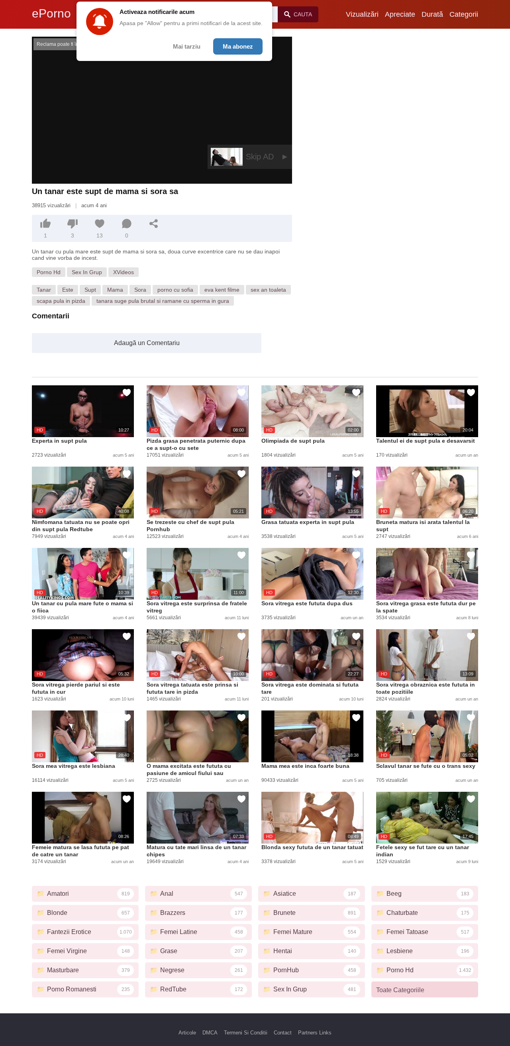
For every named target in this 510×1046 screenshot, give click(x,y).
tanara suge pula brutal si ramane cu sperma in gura (162, 301)
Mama (115, 290)
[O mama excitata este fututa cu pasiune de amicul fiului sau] (198, 736)
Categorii (463, 14)
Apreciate (400, 14)
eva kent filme (221, 290)
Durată (432, 14)
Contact (283, 1033)
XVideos (123, 272)
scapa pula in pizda (61, 301)
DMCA (210, 1033)
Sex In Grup (87, 272)
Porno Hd (49, 272)
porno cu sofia (175, 290)
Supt (90, 290)
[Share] (153, 223)
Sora (140, 290)
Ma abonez (238, 46)
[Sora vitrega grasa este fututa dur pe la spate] (427, 574)
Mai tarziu (186, 46)
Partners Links (315, 1033)
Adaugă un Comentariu (147, 343)
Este (67, 290)
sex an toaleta (268, 290)
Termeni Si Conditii (245, 1033)
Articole (187, 1033)
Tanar (44, 290)
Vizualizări (362, 14)
